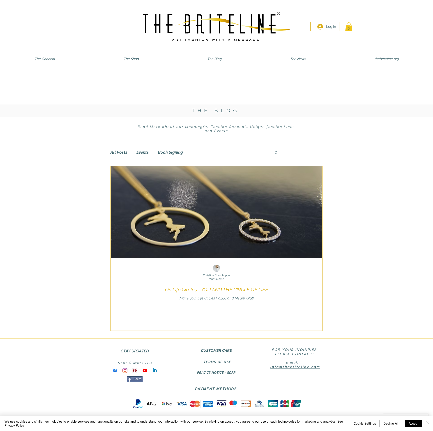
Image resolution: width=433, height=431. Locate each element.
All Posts (119, 152)
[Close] (427, 423)
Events (142, 152)
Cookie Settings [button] (365, 423)
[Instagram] (124, 370)
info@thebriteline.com (295, 367)
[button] (348, 26)
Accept (413, 423)
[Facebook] (115, 370)
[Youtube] (144, 370)
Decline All (390, 423)
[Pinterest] (134, 370)
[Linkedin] (154, 370)
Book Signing (170, 152)
